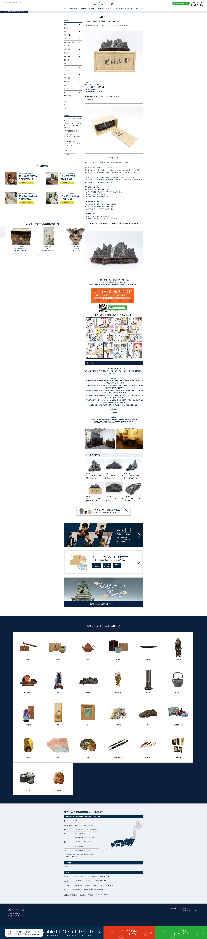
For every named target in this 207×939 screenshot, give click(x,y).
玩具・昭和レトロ (69, 78)
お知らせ (66, 109)
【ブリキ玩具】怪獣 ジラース (72, 119)
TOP (65, 8)
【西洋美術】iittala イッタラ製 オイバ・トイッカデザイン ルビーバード (73, 125)
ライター (178, 757)
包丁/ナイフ (148, 757)
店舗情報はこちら (26, 183)
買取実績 (91, 8)
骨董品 (28, 659)
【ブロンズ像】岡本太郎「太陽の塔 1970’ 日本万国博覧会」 (72, 136)
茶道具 (58, 659)
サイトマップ (192, 908)
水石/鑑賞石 (88, 692)
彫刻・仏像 (67, 49)
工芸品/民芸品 (68, 96)
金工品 (66, 53)
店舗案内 (100, 8)
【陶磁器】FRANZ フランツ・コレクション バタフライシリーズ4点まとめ (73, 143)
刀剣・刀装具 (68, 35)
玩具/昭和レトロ (178, 725)
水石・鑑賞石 (68, 45)
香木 (65, 74)
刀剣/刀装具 (148, 659)
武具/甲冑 (178, 659)
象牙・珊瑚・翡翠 (69, 42)
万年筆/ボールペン (118, 757)
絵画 (65, 67)
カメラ (28, 790)
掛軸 (65, 63)
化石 (88, 757)
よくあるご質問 (119, 8)
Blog (65, 105)
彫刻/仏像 (118, 692)
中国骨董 (28, 725)
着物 (65, 85)
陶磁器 (66, 31)
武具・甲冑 (67, 38)
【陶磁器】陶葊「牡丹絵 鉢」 (72, 131)
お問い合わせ (139, 8)
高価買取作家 (73, 8)
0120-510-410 (15, 915)
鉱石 (65, 92)
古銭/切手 (28, 757)
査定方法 (108, 8)
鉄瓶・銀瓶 (67, 56)
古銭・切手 (67, 81)
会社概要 (129, 8)
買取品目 (83, 8)
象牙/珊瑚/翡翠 (28, 692)
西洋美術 (66, 71)
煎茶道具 (66, 88)
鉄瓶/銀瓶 (178, 692)
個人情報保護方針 (175, 908)
